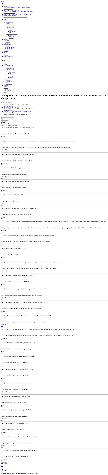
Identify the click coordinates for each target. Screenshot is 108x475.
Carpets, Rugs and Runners (10, 15)
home (5, 19)
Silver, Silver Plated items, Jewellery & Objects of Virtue (17, 7)
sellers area (9, 50)
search (5, 92)
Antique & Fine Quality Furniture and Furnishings (15, 17)
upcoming (8, 42)
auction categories (8, 6)
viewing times (9, 48)
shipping (8, 70)
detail (2, 137)
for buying (11, 36)
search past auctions (8, 56)
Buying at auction (10, 24)
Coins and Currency (8, 9)
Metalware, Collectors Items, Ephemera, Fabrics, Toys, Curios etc (19, 11)
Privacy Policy (34, 473)
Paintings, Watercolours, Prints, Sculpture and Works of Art (17, 14)
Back (7, 23)
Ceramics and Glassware (9, 13)
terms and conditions (11, 74)
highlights (6, 51)
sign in (2, 1)
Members (6, 88)
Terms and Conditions (11, 34)
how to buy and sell (8, 22)
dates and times (7, 44)
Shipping (8, 28)
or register (6, 55)
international (12, 72)
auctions (5, 39)
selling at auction (10, 68)
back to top (3, 463)
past (7, 43)
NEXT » (6, 470)
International (12, 31)
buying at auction (10, 66)
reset (2, 119)
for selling (11, 38)
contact (5, 52)
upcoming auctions (10, 47)
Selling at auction (10, 26)
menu (5, 60)
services (5, 20)
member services (10, 27)
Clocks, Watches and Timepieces (11, 10)
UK (10, 32)
